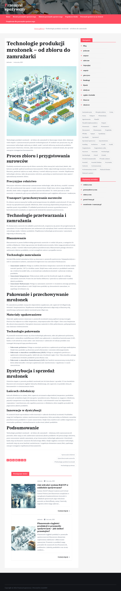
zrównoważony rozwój (89, 169)
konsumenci (105, 126)
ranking (85, 144)
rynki (111, 144)
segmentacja (86, 148)
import (104, 123)
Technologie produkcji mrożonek (65, 462)
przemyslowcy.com (90, 190)
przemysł (96, 137)
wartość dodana (96, 162)
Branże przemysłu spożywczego (24, 17)
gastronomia (86, 119)
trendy (104, 155)
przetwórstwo (104, 141)
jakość (95, 126)
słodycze (86, 90)
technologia (105, 151)
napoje (85, 70)
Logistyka (108, 130)
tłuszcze (86, 100)
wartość (85, 162)
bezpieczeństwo (101, 112)
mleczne (86, 60)
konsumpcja (97, 130)
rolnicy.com (87, 185)
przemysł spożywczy (89, 141)
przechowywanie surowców (67, 458)
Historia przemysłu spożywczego (51, 17)
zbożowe (86, 105)
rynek (103, 144)
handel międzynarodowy (90, 123)
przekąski (86, 137)
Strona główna (39, 29)
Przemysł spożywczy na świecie (91, 17)
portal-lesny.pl (88, 199)
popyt (93, 133)
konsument (86, 130)
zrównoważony (96, 166)
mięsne (86, 56)
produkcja (102, 133)
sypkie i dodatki (89, 95)
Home (8, 17)
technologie (86, 155)
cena (111, 112)
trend (96, 155)
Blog (85, 46)
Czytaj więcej (63, 511)
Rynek (85, 85)
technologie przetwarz (68, 465)
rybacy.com (87, 195)
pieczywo (86, 75)
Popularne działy (71, 17)
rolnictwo (95, 144)
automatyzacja (87, 112)
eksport (92, 116)
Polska (85, 133)
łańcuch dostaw (105, 169)
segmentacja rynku (100, 148)
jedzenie (9, 62)
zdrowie (85, 166)
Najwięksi (86, 65)
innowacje (86, 126)
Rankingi (86, 80)
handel (97, 119)
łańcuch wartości (88, 173)
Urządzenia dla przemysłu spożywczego (20, 21)
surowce (85, 151)
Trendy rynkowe (105, 159)
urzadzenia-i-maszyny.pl (92, 204)
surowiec (95, 151)
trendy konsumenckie (89, 159)
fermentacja (102, 116)
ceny (84, 116)
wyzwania (109, 162)
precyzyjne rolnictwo (68, 455)
